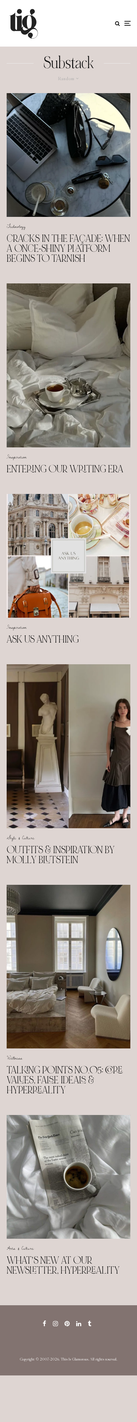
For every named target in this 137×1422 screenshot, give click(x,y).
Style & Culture (20, 838)
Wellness (14, 1058)
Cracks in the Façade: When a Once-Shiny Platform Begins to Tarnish (68, 248)
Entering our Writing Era (65, 469)
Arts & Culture (20, 1248)
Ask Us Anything (43, 639)
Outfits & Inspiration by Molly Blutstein (61, 855)
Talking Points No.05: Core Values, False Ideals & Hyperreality (64, 1080)
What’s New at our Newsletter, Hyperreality (63, 1265)
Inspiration (17, 457)
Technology (16, 226)
